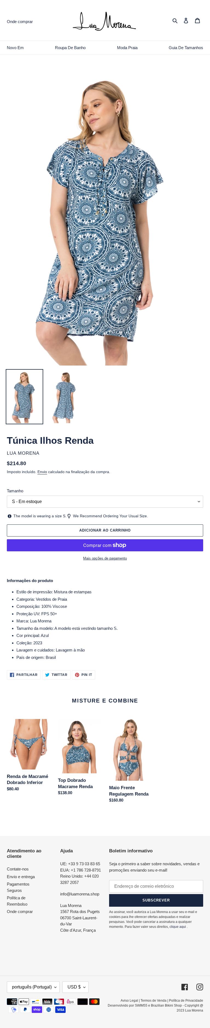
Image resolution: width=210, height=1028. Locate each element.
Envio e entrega (21, 876)
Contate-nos (18, 869)
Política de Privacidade (186, 1000)
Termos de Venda (154, 1000)
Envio (42, 472)
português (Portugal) (32, 987)
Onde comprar (20, 911)
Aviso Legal (129, 1000)
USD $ (74, 987)
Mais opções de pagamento (105, 558)
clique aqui (178, 927)
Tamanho (15, 490)
